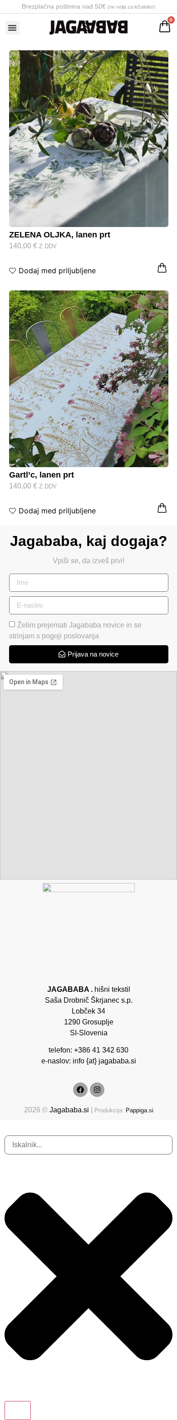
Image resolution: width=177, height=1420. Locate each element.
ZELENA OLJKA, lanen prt (59, 234)
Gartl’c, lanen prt (41, 474)
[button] (12, 27)
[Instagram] (97, 1089)
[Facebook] (80, 1089)
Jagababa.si (69, 1110)
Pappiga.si (139, 1110)
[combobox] (88, 1144)
